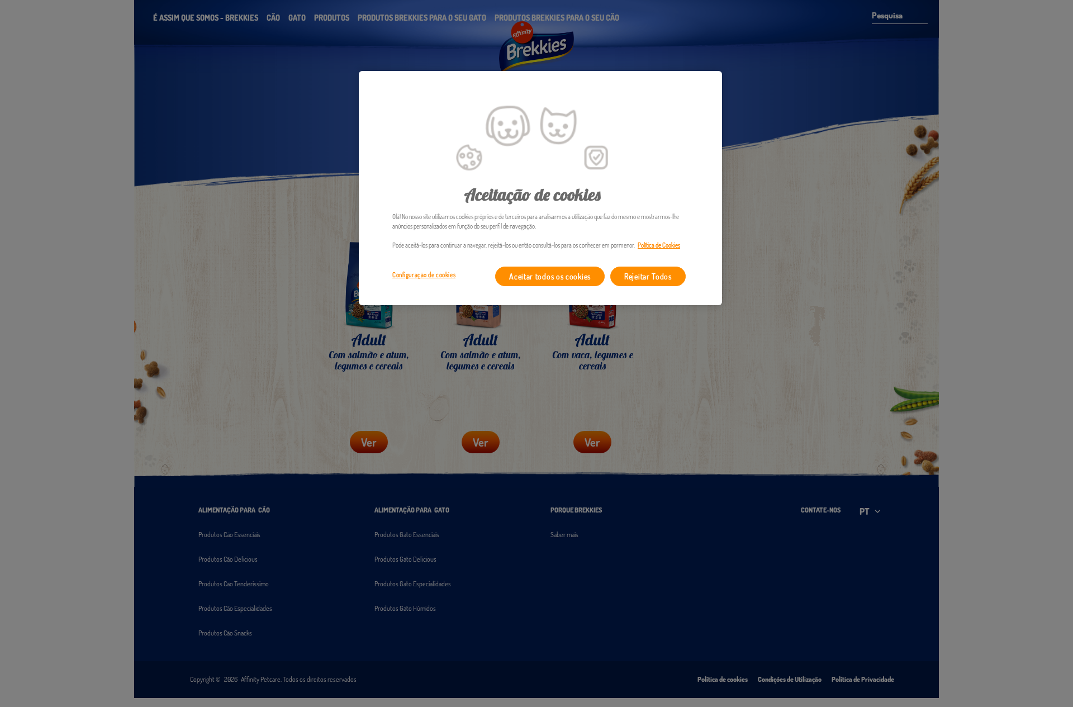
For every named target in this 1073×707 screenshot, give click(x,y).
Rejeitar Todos (648, 276)
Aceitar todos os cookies (550, 276)
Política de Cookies (659, 245)
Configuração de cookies (423, 275)
